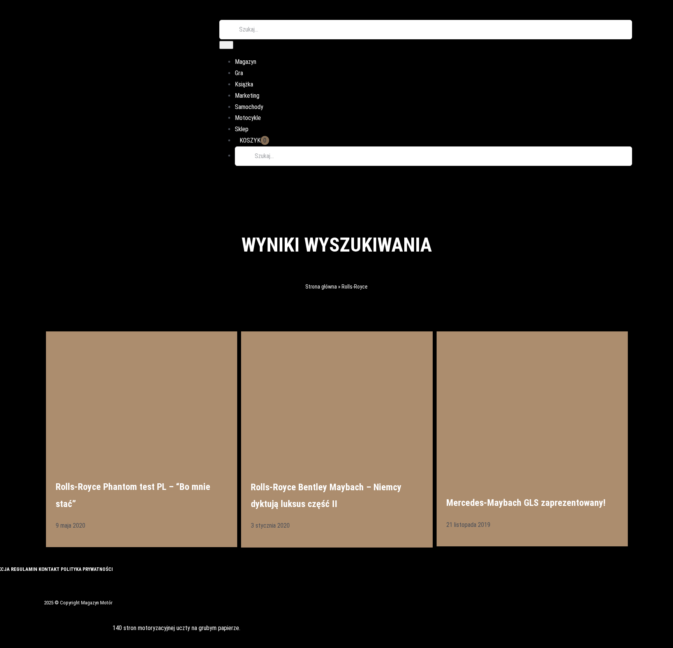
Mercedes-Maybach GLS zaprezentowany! (526, 502)
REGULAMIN (25, 569)
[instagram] (15, 584)
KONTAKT (50, 569)
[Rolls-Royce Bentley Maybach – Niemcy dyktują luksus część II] (336, 395)
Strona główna (321, 287)
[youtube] (29, 584)
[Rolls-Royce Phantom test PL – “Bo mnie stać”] (141, 395)
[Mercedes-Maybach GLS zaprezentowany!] (532, 403)
